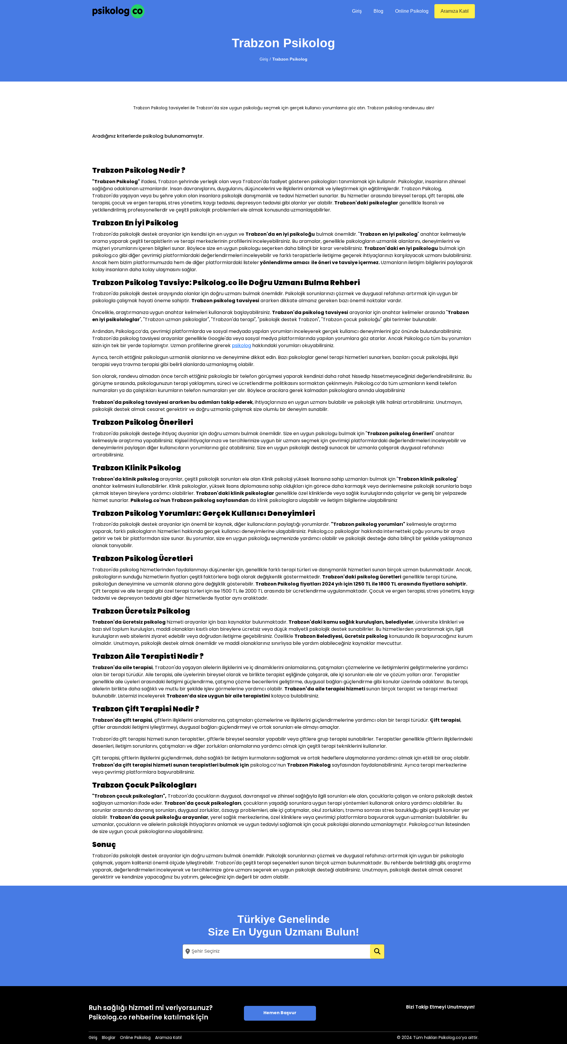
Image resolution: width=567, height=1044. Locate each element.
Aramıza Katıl (455, 11)
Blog (378, 11)
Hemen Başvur (279, 1013)
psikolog (241, 346)
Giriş (357, 11)
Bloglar (108, 1038)
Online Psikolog (411, 11)
